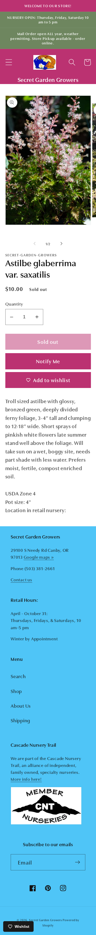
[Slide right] (61, 243)
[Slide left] (34, 243)
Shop (16, 690)
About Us (21, 705)
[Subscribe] (77, 862)
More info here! (26, 779)
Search (18, 676)
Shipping (20, 720)
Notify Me (48, 361)
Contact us (21, 579)
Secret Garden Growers (45, 920)
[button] (8, 62)
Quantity (14, 303)
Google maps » (39, 557)
